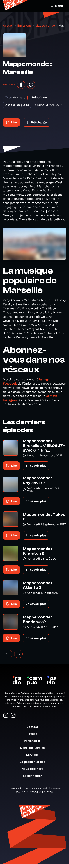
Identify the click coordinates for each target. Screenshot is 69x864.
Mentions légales (32, 748)
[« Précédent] (8, 654)
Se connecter (32, 775)
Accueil (8, 25)
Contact (32, 727)
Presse (32, 734)
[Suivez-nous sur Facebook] (6, 716)
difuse (50, 791)
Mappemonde (45, 25)
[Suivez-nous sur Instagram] (13, 716)
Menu (59, 6)
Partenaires (32, 741)
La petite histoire (32, 762)
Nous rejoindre (32, 768)
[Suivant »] (18, 654)
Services (32, 755)
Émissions (24, 25)
